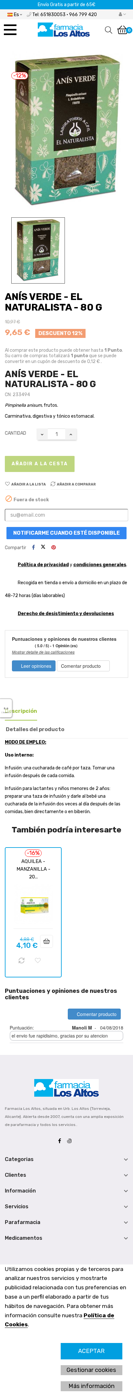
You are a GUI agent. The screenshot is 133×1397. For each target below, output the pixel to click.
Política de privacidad (43, 564)
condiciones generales (99, 564)
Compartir (33, 548)
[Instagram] (71, 1141)
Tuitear (43, 547)
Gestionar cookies (91, 1370)
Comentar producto (81, 666)
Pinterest (53, 548)
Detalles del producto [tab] (35, 729)
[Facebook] (61, 1141)
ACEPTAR (91, 1351)
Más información (91, 1386)
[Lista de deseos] (38, 961)
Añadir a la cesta (40, 464)
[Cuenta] (122, 14)
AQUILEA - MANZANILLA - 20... (33, 869)
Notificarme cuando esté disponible (66, 533)
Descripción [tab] (21, 711)
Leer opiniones (35, 666)
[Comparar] (22, 961)
